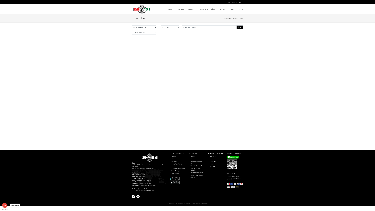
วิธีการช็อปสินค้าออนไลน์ (197, 166)
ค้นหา (240, 27)
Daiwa (241, 18)
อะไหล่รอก (235, 18)
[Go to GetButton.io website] (5, 209)
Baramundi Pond (214, 159)
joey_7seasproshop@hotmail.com (145, 190)
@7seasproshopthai (144, 182)
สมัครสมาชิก (194, 159)
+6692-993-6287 (140, 175)
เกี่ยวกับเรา (174, 161)
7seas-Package (175, 171)
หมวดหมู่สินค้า (192, 9)
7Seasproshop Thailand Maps (148, 185)
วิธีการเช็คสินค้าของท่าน (197, 172)
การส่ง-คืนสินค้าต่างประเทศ (176, 165)
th (240, 2)
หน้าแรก (170, 9)
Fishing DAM (213, 161)
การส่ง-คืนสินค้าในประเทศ (178, 168)
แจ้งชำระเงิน (204, 9)
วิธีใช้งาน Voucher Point (197, 175)
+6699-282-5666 (146, 180)
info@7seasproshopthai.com (143, 189)
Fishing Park (213, 164)
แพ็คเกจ (213, 9)
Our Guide (212, 166)
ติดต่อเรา (233, 9)
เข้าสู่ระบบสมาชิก (232, 2)
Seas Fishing (213, 156)
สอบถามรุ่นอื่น (175, 173)
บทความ (193, 177)
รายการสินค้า (180, 9)
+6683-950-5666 (140, 176)
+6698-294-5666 (141, 178)
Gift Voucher (174, 159)
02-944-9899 (140, 173)
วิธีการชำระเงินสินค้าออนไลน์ (196, 169)
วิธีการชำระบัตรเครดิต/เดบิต (196, 162)
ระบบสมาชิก (223, 9)
